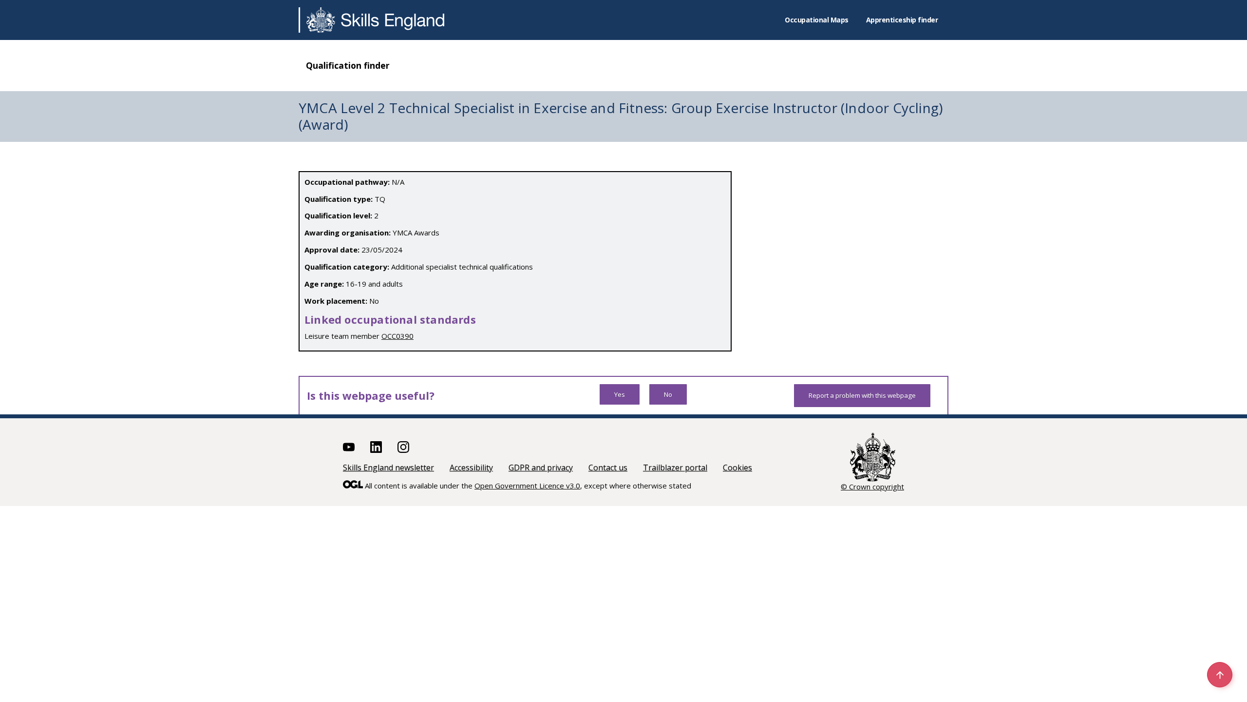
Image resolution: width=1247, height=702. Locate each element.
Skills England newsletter (388, 467)
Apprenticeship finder (902, 19)
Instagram (403, 447)
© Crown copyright (872, 486)
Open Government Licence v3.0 (527, 485)
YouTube (348, 447)
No (668, 394)
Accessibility (471, 467)
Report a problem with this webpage (862, 395)
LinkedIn (376, 447)
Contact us (607, 467)
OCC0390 (397, 336)
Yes (619, 394)
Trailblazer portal (675, 467)
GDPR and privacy (541, 467)
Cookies (737, 467)
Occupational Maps (817, 19)
